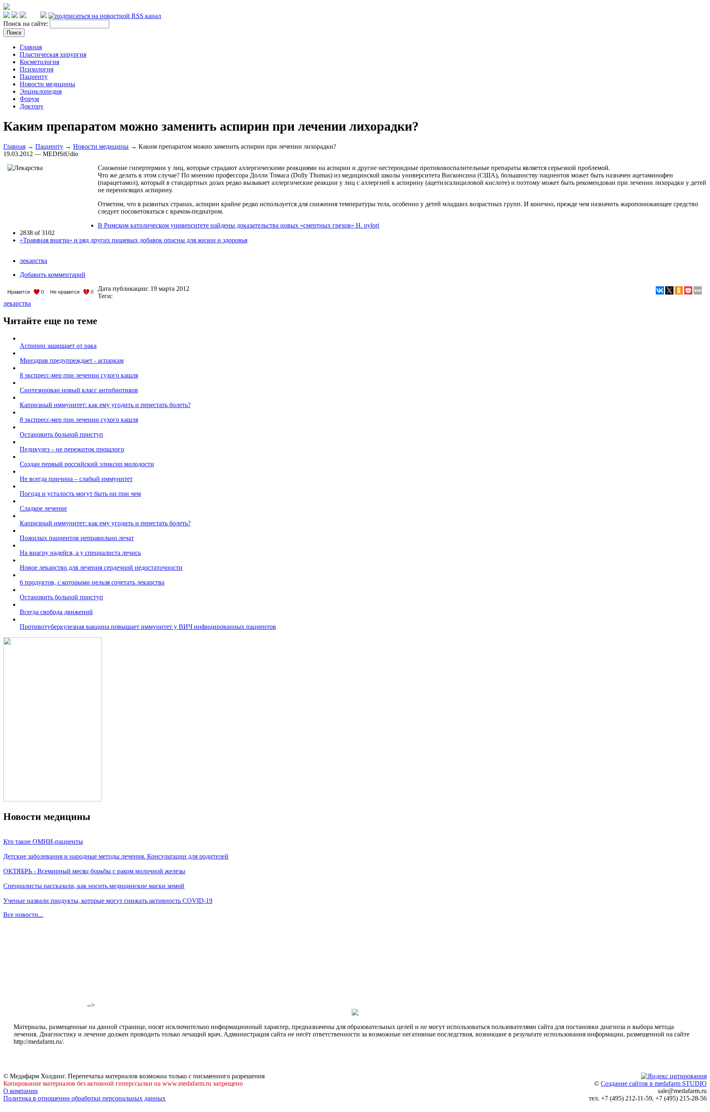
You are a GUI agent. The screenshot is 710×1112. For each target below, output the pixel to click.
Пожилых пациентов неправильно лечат (77, 537)
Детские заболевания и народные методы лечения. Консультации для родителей (115, 856)
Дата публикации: (124, 288)
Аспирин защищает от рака (58, 345)
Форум (29, 98)
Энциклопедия (41, 91)
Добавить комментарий (52, 274)
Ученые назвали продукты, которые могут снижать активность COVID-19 (107, 900)
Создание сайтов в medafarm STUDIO (654, 1083)
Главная (31, 47)
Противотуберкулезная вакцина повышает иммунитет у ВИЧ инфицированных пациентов (148, 626)
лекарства (33, 260)
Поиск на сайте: (26, 23)
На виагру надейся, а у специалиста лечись (80, 552)
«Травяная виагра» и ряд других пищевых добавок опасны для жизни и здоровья (133, 240)
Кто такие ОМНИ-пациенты (43, 841)
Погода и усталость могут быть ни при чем (80, 493)
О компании (20, 1090)
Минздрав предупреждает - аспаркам (72, 360)
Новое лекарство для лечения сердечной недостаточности (101, 567)
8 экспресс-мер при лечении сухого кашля (79, 375)
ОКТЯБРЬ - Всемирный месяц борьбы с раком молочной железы (94, 871)
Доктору (32, 106)
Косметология (39, 61)
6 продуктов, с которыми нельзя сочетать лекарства (92, 582)
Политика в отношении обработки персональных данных (84, 1098)
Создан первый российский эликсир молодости (87, 463)
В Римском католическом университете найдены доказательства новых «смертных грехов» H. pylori (238, 225)
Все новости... (23, 914)
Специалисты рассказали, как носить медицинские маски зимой (93, 885)
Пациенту (34, 76)
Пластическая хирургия (53, 54)
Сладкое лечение (43, 508)
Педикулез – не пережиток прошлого (72, 449)
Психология (36, 69)
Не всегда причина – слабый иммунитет (76, 478)
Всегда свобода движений (56, 611)
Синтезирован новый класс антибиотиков (79, 390)
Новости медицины (47, 84)
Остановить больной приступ (61, 434)
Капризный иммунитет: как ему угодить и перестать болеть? (105, 404)
